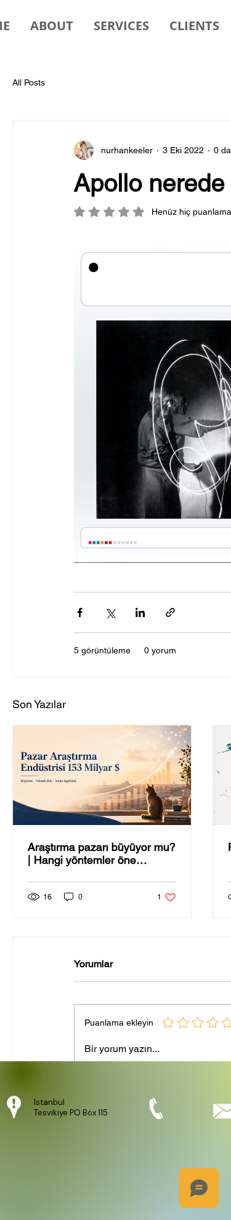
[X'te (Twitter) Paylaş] (110, 612)
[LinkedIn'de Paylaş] (140, 612)
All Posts (28, 82)
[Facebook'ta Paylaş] (80, 612)
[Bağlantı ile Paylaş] (170, 612)
